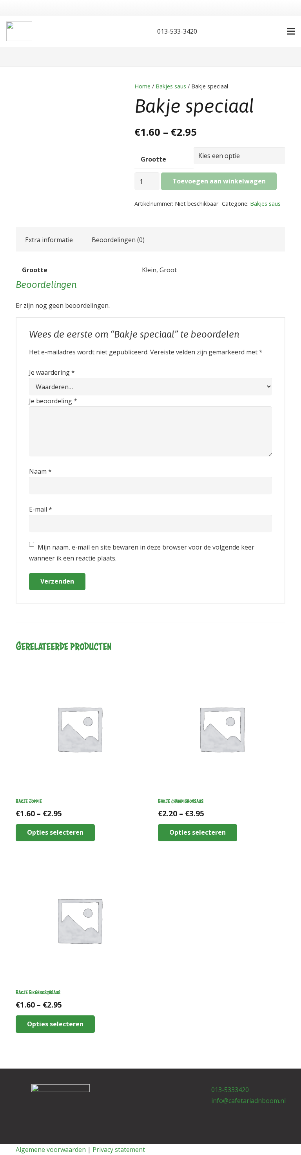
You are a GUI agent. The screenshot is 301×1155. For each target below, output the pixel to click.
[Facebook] (123, 31)
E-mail (40, 509)
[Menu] (291, 31)
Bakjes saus (171, 86)
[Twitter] (135, 31)
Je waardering (52, 372)
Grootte (153, 159)
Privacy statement (118, 1149)
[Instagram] (163, 1092)
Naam (40, 471)
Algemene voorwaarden (51, 1149)
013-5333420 (230, 1089)
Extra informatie (49, 239)
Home (142, 86)
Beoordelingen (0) (118, 239)
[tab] (49, 239)
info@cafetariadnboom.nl (248, 1100)
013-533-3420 (176, 31)
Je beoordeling (53, 401)
